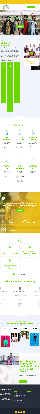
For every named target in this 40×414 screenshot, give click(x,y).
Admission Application (12, 229)
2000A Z (10, 263)
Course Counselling (31, 221)
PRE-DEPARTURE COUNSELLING (20, 167)
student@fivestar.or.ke (21, 402)
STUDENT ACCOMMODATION (33, 167)
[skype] (21, 412)
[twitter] (19, 412)
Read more (20, 210)
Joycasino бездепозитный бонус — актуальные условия (10, 252)
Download (23, 381)
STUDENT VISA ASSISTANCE (33, 138)
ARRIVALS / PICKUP (7, 166)
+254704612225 (20, 400)
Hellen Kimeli (5, 329)
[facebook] (16, 412)
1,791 (24, 274)
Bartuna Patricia (15, 329)
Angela (25, 328)
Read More (34, 26)
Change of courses (12, 221)
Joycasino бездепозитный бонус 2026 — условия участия (10, 267)
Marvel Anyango (34, 329)
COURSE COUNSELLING (7, 138)
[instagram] (24, 412)
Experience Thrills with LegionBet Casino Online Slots (30, 253)
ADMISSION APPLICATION (20, 138)
